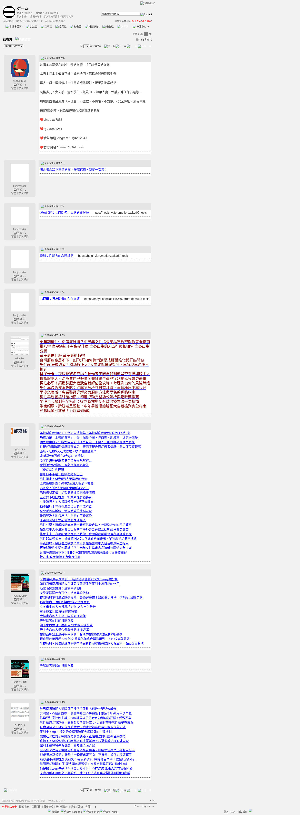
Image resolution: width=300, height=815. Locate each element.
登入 (226, 812)
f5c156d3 (19, 725)
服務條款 (48, 806)
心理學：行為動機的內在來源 (60, 298)
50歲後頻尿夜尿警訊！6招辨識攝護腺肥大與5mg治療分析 (79, 579)
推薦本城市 (36, 16)
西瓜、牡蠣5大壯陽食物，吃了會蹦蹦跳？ (68, 451)
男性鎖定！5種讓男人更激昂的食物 (63, 479)
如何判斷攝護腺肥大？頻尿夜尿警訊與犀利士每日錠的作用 (79, 583)
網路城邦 (149, 2)
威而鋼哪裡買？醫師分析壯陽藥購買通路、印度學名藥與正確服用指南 (87, 750)
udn (5, 21)
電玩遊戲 (31, 21)
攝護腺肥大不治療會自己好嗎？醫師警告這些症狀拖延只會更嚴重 (84, 529)
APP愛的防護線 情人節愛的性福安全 (66, 511)
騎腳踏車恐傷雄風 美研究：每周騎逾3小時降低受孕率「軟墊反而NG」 (88, 759)
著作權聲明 (62, 806)
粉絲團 (56, 812)
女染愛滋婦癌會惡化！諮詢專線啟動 (64, 593)
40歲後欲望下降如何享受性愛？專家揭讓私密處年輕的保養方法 (83, 727)
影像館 (77, 26)
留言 (13, 88)
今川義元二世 (52, 13)
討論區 (33, 26)
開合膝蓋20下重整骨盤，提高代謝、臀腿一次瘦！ (73, 169)
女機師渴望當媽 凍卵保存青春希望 (64, 465)
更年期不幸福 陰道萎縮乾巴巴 (61, 474)
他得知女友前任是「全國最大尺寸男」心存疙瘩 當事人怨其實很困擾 (86, 768)
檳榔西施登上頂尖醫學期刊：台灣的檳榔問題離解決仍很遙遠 (81, 634)
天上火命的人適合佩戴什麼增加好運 (64, 629)
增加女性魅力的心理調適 (56, 255)
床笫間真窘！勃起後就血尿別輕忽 (63, 520)
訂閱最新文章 (66, 16)
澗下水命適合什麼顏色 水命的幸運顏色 (66, 625)
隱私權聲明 (77, 806)
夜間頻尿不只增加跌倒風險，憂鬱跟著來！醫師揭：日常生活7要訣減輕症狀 (91, 597)
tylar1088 (19, 449)
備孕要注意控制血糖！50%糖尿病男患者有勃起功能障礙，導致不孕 (85, 718)
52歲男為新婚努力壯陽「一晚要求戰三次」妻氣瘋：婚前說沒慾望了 (86, 754)
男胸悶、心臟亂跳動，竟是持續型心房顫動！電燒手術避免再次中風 (86, 713)
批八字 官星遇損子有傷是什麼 (60, 557)
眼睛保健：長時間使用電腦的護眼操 (64, 212)
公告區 (110, 26)
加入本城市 (22, 16)
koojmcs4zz (19, 186)
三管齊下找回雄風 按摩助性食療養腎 (66, 497)
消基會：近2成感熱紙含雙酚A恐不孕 (64, 488)
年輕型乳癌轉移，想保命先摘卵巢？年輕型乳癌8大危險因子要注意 (85, 433)
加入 (233, 812)
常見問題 (36, 806)
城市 (11, 21)
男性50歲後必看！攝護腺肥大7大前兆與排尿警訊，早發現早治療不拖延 (88, 538)
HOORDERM (19, 595)
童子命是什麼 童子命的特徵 (58, 611)
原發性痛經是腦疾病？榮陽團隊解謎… (66, 460)
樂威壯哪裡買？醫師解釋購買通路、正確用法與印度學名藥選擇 (83, 736)
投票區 (63, 26)
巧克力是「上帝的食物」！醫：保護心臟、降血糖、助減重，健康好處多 (89, 437)
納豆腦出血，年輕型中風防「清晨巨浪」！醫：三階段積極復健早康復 (87, 442)
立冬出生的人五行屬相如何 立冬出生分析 (68, 606)
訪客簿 (124, 26)
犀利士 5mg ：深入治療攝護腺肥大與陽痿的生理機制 (76, 732)
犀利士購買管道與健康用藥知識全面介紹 (67, 745)
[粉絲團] (49, 810)
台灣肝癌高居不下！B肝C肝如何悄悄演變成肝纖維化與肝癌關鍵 (83, 552)
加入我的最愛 (50, 16)
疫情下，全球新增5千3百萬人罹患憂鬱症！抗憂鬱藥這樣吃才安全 (84, 741)
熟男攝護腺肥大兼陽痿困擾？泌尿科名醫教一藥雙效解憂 (78, 708)
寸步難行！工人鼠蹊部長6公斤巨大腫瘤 (66, 502)
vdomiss (19, 358)
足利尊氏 (28, 13)
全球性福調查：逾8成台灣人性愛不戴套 (66, 483)
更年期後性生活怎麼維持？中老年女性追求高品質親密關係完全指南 (86, 547)
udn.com (151, 806)
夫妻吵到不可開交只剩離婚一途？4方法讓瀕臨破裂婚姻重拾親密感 (85, 773)
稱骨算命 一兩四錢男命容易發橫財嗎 (65, 602)
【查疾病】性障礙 (52, 469)
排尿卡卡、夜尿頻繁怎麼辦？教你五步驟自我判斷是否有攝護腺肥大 (86, 534)
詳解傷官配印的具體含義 (56, 620)
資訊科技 (20, 21)
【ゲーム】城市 (46, 21)
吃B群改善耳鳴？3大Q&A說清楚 (62, 456)
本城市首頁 (15, 26)
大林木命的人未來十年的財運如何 (63, 616)
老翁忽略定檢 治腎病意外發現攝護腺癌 (67, 492)
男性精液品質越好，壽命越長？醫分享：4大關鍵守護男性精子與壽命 (86, 722)
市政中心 (142, 26)
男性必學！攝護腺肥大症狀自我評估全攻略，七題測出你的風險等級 (86, 525)
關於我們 (24, 806)
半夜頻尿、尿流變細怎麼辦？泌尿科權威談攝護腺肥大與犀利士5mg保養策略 (92, 643)
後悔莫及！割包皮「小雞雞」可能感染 (66, 515)
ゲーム (22, 8)
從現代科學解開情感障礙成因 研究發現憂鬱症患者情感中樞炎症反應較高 (90, 446)
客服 (87, 806)
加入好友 (23, 88)
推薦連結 (93, 26)
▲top (152, 800)
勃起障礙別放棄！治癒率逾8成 (60, 588)
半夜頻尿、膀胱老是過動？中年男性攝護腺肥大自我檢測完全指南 (84, 543)
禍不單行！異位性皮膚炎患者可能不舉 (66, 506)
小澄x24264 (19, 81)
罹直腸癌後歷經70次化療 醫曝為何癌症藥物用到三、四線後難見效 (85, 639)
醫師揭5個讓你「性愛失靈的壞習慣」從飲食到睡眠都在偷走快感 (83, 764)
